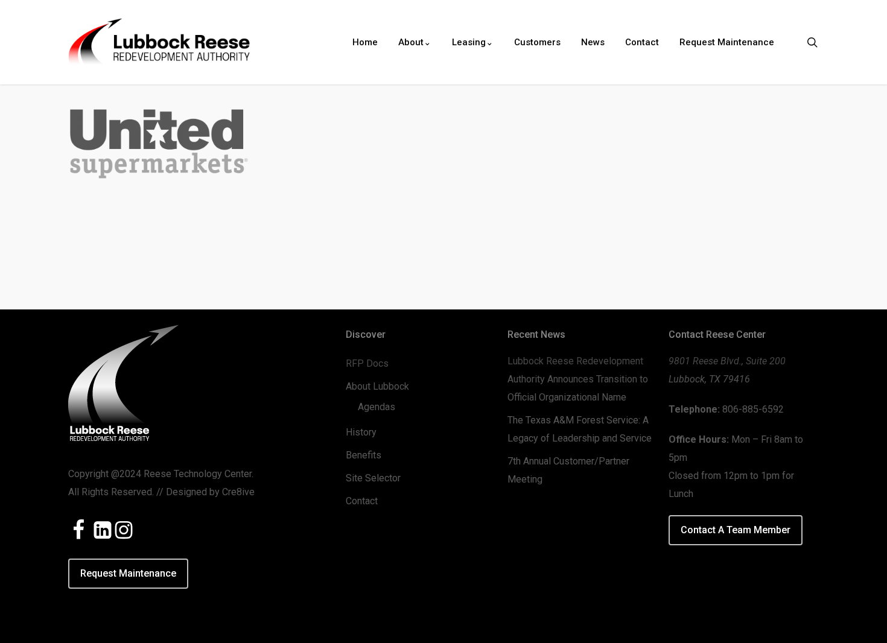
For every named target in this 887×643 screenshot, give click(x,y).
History (361, 432)
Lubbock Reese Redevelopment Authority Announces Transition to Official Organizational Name (577, 379)
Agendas (376, 407)
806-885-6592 (753, 409)
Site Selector (373, 478)
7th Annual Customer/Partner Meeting (568, 470)
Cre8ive (238, 492)
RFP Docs (367, 363)
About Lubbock (377, 386)
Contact (362, 501)
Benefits (363, 455)
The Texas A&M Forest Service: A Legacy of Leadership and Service (579, 429)
